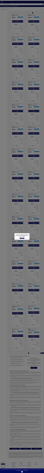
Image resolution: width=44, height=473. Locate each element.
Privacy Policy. (26, 470)
